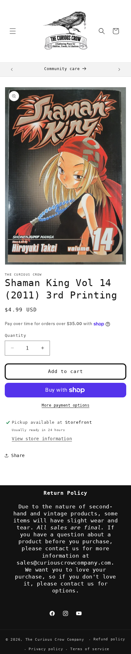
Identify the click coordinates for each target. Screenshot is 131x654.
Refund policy (109, 639)
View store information (42, 438)
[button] (13, 31)
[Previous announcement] (12, 69)
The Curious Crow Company (54, 640)
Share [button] (18, 455)
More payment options (65, 405)
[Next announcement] (119, 69)
